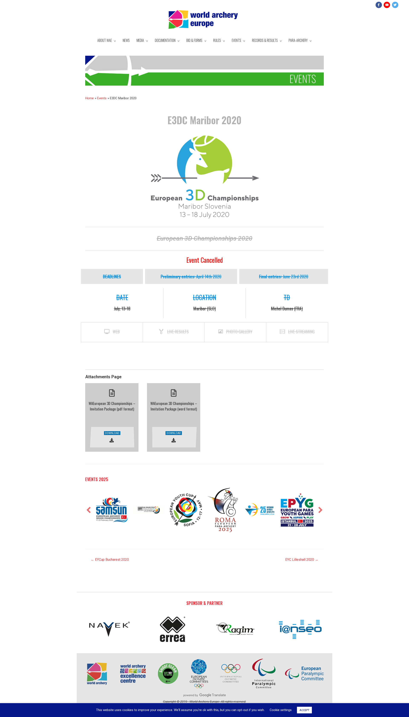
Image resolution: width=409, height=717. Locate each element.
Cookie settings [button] (281, 710)
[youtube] (387, 5)
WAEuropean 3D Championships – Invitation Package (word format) (173, 406)
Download (112, 433)
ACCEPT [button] (304, 710)
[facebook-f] (379, 5)
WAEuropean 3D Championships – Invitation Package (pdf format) (112, 406)
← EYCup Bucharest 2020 (110, 560)
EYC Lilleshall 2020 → (301, 560)
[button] (88, 510)
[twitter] (395, 5)
